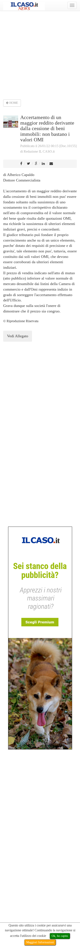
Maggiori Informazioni (40, 942)
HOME (13, 102)
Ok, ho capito (60, 936)
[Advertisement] (40, 54)
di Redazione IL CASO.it (37, 151)
